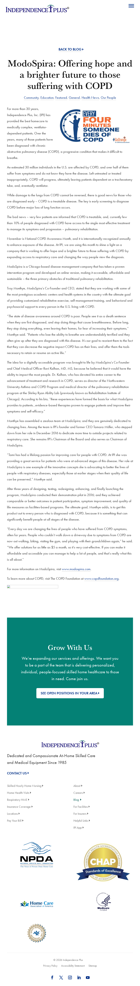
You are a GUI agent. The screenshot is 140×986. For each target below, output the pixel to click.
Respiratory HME (17, 800)
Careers (78, 793)
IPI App (77, 827)
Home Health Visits (18, 793)
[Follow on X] (61, 977)
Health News (90, 97)
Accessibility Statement (73, 966)
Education (47, 97)
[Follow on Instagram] (70, 977)
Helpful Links (80, 821)
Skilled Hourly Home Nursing (24, 786)
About (76, 786)
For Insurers (79, 814)
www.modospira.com (76, 569)
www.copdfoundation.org (101, 578)
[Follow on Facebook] (52, 977)
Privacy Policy (50, 966)
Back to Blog (70, 49)
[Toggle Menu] (131, 5)
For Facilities (80, 807)
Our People (108, 97)
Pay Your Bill (14, 821)
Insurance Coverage (19, 807)
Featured (61, 97)
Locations (12, 814)
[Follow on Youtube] (88, 977)
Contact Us (17, 773)
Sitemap (92, 966)
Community (31, 97)
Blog (76, 800)
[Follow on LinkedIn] (79, 977)
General (74, 97)
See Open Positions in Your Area (69, 693)
